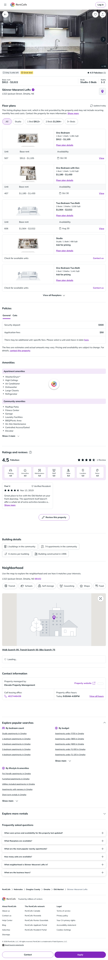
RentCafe (6, 889)
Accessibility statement (66, 925)
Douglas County (33, 889)
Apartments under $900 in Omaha (69, 744)
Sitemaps (6, 934)
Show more (10, 505)
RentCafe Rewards (33, 915)
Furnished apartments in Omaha (15, 779)
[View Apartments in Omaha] (5, 14)
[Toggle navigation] (5, 5)
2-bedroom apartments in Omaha (16, 744)
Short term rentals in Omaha (14, 794)
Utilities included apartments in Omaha (18, 784)
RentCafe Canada (32, 911)
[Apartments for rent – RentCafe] (19, 5)
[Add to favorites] (95, 14)
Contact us (6, 915)
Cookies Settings (64, 930)
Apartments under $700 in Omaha (69, 733)
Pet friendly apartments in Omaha (16, 773)
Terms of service (63, 911)
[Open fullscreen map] (100, 598)
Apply (80, 954)
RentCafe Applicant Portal (36, 925)
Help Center (7, 920)
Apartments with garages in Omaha (17, 789)
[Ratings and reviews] (30, 452)
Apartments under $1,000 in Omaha (70, 749)
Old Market (59, 889)
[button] (54, 39)
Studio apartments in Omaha (14, 733)
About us (6, 911)
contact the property (20, 350)
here (86, 340)
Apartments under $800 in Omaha (69, 739)
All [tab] (7, 121)
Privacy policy (62, 915)
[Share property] (103, 14)
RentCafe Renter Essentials (36, 920)
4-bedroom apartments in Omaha (16, 754)
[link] (100, 4)
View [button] (101, 158)
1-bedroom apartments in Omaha (16, 739)
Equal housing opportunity (14, 945)
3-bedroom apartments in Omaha (16, 749)
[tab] (18, 121)
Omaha (47, 889)
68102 (38, 578)
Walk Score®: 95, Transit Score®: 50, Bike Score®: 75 (28, 649)
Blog (4, 925)
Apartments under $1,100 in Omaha (70, 754)
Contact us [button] (98, 258)
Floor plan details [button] (64, 145)
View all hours (96, 696)
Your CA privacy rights (66, 920)
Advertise (6, 930)
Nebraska (18, 889)
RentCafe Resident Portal (35, 930)
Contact (28, 954)
